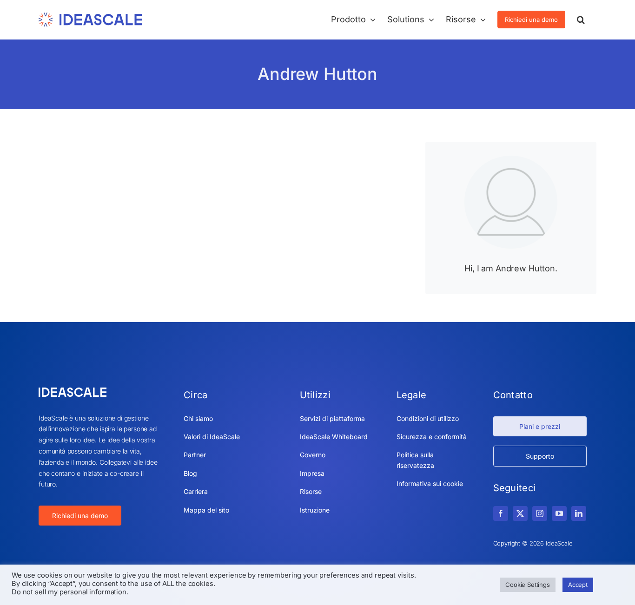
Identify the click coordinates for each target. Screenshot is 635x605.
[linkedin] (578, 513)
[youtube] (559, 513)
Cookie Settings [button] (527, 584)
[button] (581, 19)
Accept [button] (578, 584)
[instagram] (539, 513)
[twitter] (520, 513)
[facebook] (500, 513)
